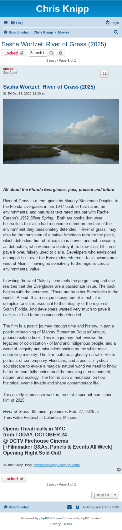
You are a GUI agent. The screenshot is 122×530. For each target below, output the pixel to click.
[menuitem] (16, 23)
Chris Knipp (62, 8)
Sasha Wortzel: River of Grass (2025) (54, 44)
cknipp (8, 68)
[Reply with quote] (104, 74)
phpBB (44, 518)
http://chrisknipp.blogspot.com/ (56, 465)
